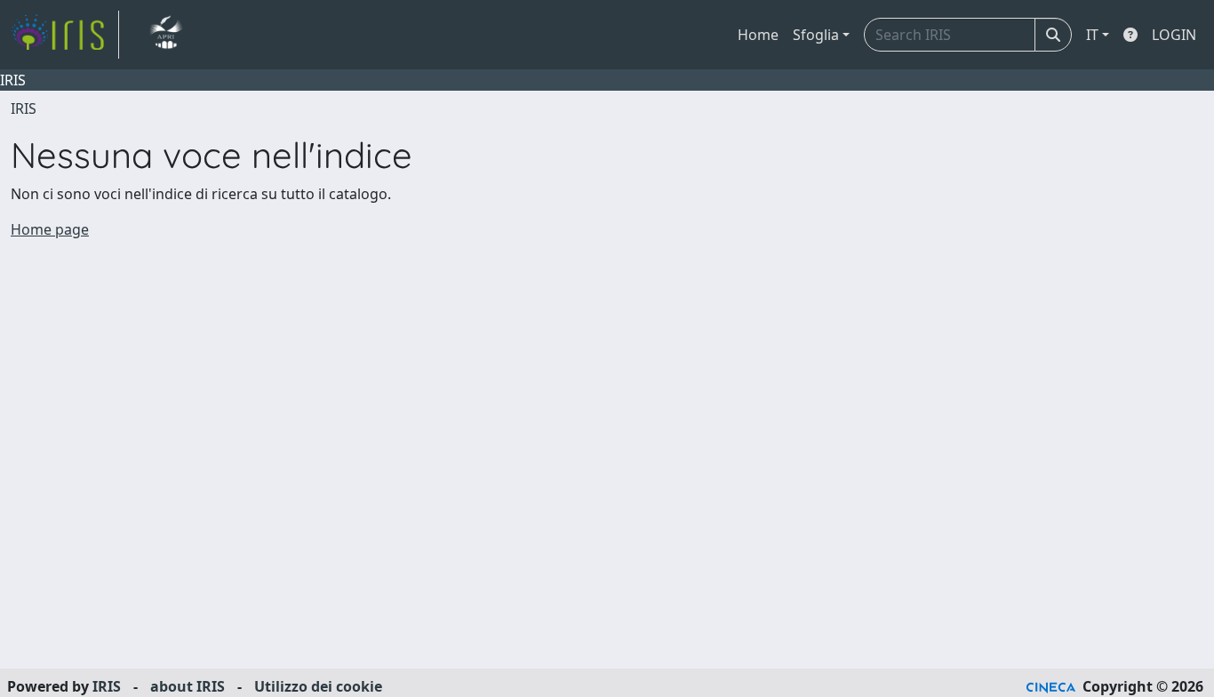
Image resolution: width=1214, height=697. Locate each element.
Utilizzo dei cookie (318, 686)
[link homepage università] (165, 35)
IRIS (23, 108)
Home (758, 34)
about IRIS (187, 686)
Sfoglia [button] (816, 34)
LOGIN (1174, 34)
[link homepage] (65, 35)
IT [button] (1092, 34)
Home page (50, 229)
